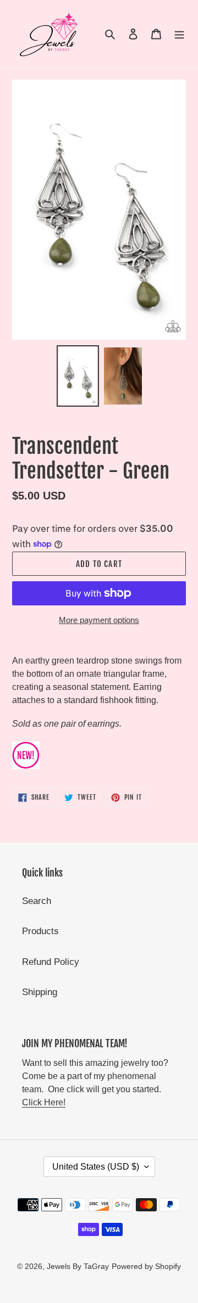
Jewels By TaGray (78, 1266)
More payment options (99, 620)
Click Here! (43, 1102)
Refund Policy (50, 962)
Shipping (39, 992)
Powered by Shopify (146, 1266)
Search (36, 901)
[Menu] (179, 33)
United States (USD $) (95, 1166)
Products (40, 931)
